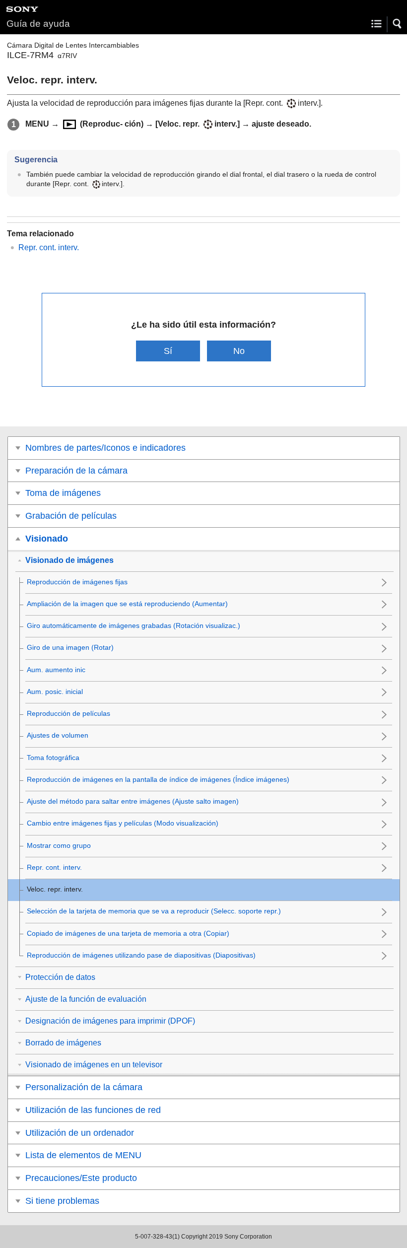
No (239, 351)
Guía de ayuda (38, 23)
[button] (398, 24)
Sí (168, 351)
